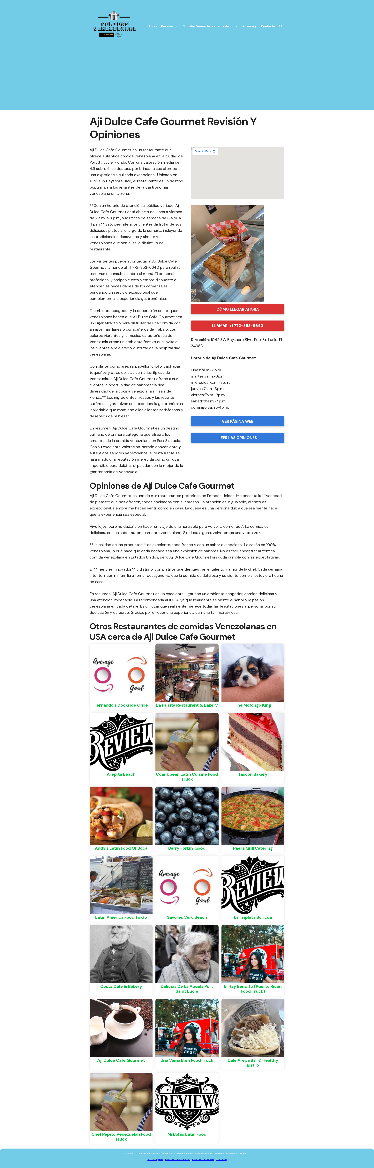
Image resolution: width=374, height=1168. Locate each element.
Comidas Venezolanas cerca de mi (208, 26)
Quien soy (249, 26)
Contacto (268, 26)
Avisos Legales (155, 1159)
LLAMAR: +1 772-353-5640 (237, 325)
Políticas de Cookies (203, 1159)
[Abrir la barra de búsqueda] (280, 26)
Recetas (167, 26)
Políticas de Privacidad (177, 1159)
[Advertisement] (187, 82)
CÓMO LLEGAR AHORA (237, 309)
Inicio (153, 26)
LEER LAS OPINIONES (238, 437)
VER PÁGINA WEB (238, 421)
